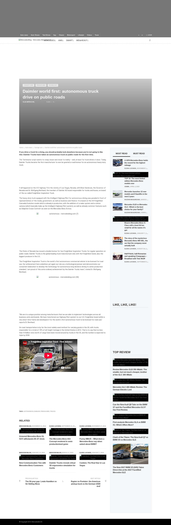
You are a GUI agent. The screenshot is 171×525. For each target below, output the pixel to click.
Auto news (24, 35)
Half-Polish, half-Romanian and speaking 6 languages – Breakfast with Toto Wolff (135, 256)
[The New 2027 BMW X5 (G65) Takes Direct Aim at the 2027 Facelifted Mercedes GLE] (130, 454)
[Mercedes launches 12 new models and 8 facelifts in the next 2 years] (117, 194)
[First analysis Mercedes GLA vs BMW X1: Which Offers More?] (130, 416)
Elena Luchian (55, 426)
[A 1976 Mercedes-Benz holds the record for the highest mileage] (117, 163)
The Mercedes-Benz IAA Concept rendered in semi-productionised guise (61, 441)
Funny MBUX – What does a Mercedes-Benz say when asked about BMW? (92, 441)
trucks (52, 411)
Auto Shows (35, 35)
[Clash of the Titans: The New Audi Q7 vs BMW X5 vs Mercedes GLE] (130, 431)
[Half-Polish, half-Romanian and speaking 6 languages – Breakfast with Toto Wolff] (117, 256)
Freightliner (41, 85)
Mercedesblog (25, 426)
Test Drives (46, 35)
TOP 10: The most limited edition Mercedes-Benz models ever (134, 180)
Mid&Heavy (81, 40)
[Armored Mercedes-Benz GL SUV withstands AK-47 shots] (32, 430)
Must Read (139, 153)
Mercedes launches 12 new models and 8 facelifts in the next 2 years (135, 194)
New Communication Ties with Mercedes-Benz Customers (32, 464)
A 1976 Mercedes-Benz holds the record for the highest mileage (136, 162)
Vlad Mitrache (28, 102)
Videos (89, 35)
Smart (69, 40)
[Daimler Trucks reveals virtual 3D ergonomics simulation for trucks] (62, 457)
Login (150, 35)
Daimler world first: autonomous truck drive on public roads (63, 147)
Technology (53, 85)
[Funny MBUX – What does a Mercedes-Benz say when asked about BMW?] (93, 432)
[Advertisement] (85, 16)
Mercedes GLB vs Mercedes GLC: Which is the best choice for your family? (135, 206)
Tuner (97, 35)
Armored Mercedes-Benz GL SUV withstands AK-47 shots (32, 437)
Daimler (37, 411)
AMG (60, 40)
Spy (54, 35)
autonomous (28, 411)
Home (21, 147)
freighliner (45, 411)
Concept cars (28, 85)
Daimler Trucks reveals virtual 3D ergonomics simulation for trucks (62, 465)
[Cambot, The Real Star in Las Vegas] (93, 457)
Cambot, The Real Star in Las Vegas (92, 464)
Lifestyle (81, 35)
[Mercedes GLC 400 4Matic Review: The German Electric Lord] (130, 381)
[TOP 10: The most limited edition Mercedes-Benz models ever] (130, 175)
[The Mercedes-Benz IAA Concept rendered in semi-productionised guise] (62, 432)
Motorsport (71, 35)
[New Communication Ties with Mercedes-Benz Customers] (32, 457)
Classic (61, 35)
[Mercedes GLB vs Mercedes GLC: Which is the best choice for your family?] (117, 207)
